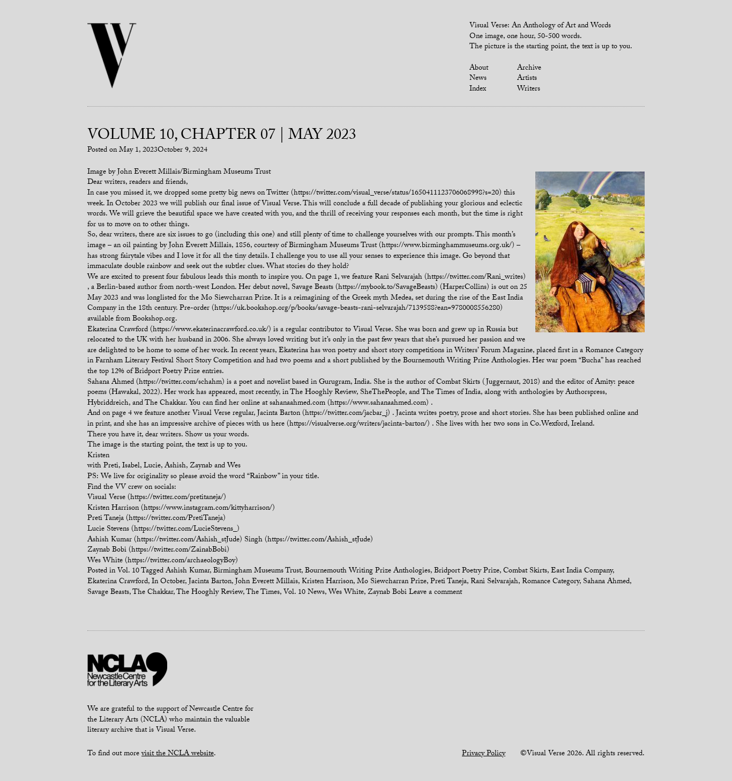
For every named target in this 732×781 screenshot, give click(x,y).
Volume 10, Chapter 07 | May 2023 (221, 137)
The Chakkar (152, 592)
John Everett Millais (266, 582)
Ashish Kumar (188, 571)
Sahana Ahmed (606, 582)
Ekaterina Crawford (117, 582)
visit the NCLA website (177, 754)
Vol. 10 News (304, 592)
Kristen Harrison (327, 582)
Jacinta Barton (210, 582)
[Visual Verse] (112, 57)
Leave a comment (435, 592)
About (478, 68)
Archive (529, 68)
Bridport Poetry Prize (466, 571)
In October (168, 582)
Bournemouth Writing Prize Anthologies (367, 571)
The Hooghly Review (209, 592)
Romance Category (550, 582)
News (478, 78)
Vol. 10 (128, 571)
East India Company (582, 571)
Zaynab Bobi (387, 592)
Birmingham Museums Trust (257, 571)
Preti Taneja (448, 582)
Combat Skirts (525, 571)
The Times (263, 592)
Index (477, 89)
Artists (527, 78)
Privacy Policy (483, 754)
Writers (528, 89)
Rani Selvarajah (494, 582)
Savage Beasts (108, 592)
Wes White (346, 592)
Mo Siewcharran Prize (392, 582)
